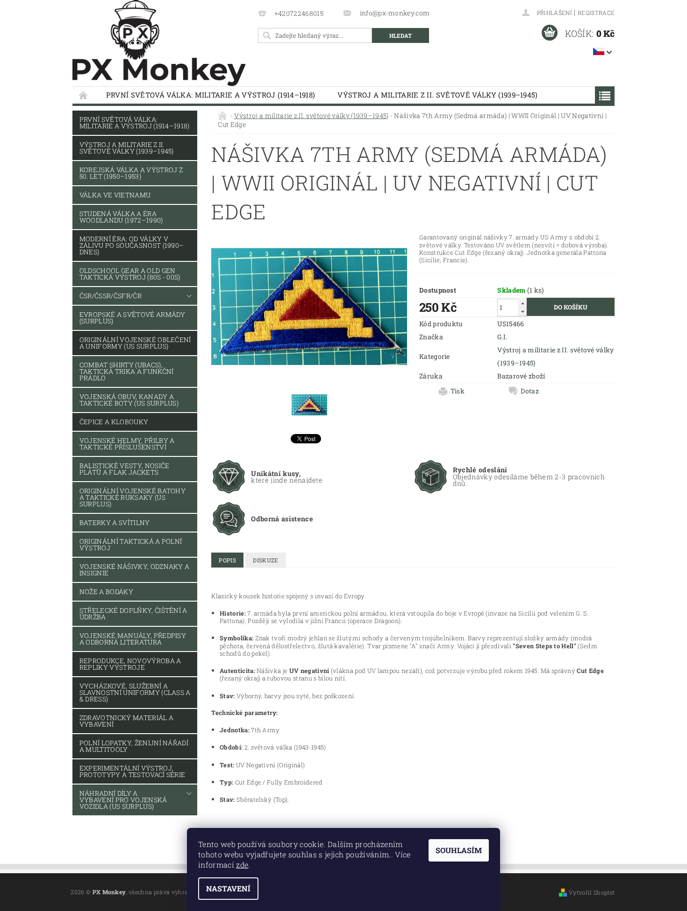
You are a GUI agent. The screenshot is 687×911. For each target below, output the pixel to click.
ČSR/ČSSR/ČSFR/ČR (110, 295)
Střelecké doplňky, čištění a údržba (133, 613)
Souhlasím (459, 850)
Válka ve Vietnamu (114, 194)
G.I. (502, 336)
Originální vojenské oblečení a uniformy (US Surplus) (135, 342)
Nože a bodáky (106, 591)
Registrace (596, 12)
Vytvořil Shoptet (592, 892)
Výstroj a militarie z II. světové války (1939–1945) (437, 94)
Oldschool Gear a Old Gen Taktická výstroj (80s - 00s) (129, 273)
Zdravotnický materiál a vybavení (126, 721)
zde (242, 864)
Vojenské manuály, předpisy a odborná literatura (132, 638)
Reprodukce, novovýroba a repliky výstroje (130, 664)
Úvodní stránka (83, 95)
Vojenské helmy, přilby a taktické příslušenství (127, 443)
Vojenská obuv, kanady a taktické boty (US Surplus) (129, 399)
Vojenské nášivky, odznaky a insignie (134, 569)
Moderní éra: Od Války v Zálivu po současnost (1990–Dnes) (131, 245)
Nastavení (228, 888)
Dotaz (530, 391)
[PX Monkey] (158, 43)
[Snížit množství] (522, 311)
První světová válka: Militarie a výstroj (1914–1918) (210, 94)
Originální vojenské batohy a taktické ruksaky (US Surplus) (132, 497)
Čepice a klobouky (113, 421)
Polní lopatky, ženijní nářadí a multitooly (133, 746)
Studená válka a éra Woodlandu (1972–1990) (121, 216)
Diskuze (265, 560)
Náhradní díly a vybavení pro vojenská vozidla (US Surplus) (123, 800)
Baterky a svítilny (114, 522)
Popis (227, 560)
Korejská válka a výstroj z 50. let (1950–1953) (131, 173)
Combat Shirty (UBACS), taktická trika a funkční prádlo (126, 371)
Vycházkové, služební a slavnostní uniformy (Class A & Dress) (135, 692)
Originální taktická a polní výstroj (130, 544)
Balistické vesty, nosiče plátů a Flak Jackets (124, 469)
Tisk (458, 391)
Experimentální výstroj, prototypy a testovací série (132, 771)
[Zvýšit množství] (522, 303)
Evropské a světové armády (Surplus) (132, 317)
